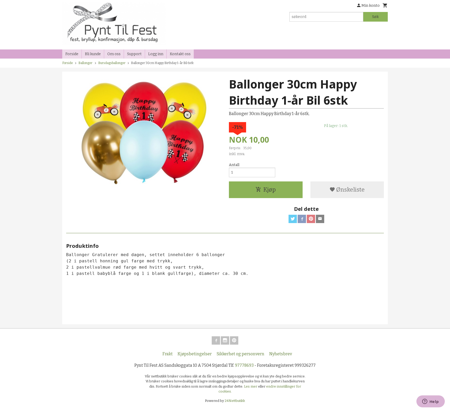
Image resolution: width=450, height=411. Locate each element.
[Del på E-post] (320, 219)
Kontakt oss (180, 54)
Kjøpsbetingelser (195, 353)
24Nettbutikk (235, 401)
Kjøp (269, 189)
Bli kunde (93, 54)
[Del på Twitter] (293, 219)
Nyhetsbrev (280, 353)
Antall (234, 165)
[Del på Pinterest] (311, 219)
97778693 (244, 365)
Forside (71, 54)
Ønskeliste (350, 189)
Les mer (251, 386)
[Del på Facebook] (302, 219)
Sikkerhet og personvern (240, 353)
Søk (375, 17)
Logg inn (155, 54)
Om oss (114, 54)
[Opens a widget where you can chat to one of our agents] (430, 401)
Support (134, 54)
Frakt (167, 353)
